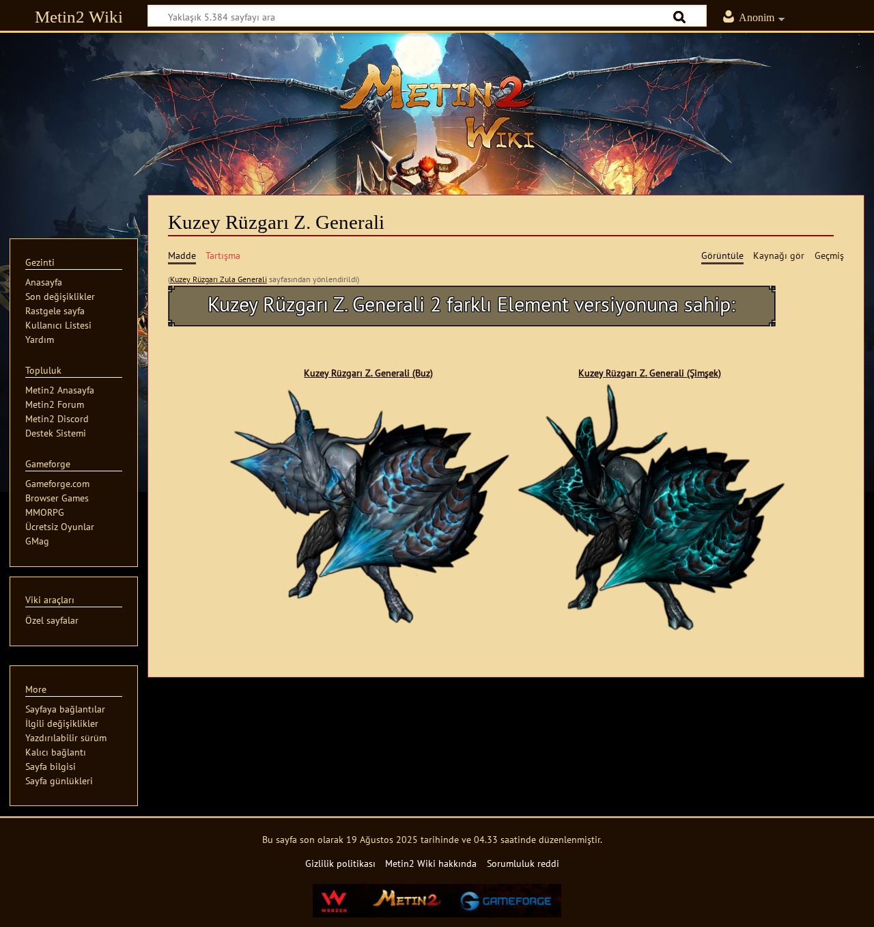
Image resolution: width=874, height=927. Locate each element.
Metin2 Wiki (79, 17)
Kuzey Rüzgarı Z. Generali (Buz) (368, 372)
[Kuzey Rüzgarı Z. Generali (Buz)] (368, 505)
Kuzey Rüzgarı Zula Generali (218, 279)
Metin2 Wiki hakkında (431, 863)
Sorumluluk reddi (523, 863)
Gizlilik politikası (340, 863)
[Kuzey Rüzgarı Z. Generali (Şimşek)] (650, 505)
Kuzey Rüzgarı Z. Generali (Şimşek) (649, 372)
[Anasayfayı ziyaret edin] (437, 106)
